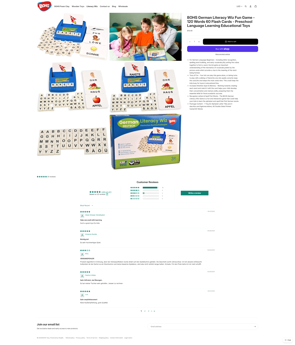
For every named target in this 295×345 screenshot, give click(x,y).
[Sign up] (255, 326)
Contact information (116, 338)
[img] (85, 212)
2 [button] (144, 311)
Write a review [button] (194, 193)
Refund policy (70, 338)
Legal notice (128, 338)
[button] (42, 177)
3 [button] (148, 311)
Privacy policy (80, 338)
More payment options (222, 54)
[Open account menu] (250, 6)
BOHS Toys (46, 338)
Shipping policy (104, 338)
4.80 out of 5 (106, 192)
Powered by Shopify (56, 338)
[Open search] (245, 6)
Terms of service (91, 338)
